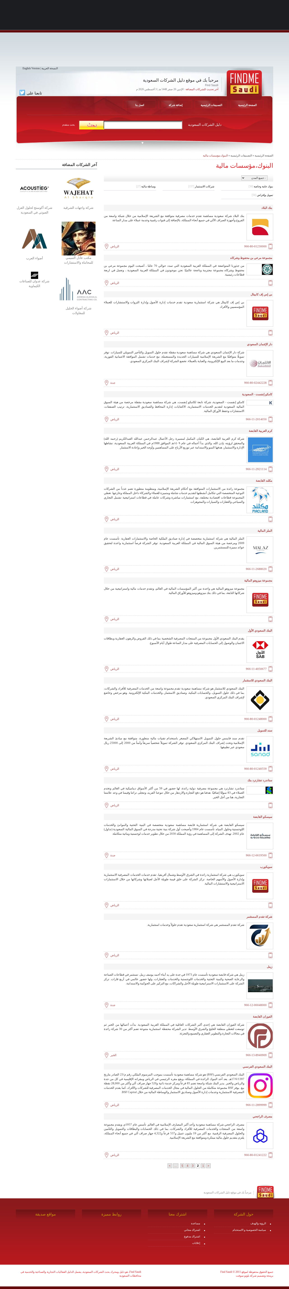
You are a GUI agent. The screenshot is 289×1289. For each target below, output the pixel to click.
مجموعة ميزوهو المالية (258, 580)
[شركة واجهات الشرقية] (78, 188)
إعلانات (196, 1243)
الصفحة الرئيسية (264, 155)
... (175, 1165)
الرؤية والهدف (258, 1223)
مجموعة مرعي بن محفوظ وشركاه (251, 258)
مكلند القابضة (264, 480)
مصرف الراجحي (262, 1116)
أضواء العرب (34, 258)
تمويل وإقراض (262, 195)
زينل (269, 966)
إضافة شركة (175, 105)
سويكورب (266, 867)
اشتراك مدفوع (192, 1236)
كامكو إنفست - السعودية (257, 394)
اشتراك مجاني (192, 1230)
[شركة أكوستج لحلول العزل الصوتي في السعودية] (34, 188)
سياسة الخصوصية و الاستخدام (249, 1230)
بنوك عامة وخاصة (261, 186)
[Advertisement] (144, 35)
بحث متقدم (68, 124)
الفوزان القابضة (262, 1016)
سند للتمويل (264, 730)
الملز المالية (265, 530)
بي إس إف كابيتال (261, 294)
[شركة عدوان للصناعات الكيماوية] (34, 275)
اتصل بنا (139, 105)
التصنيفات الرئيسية (211, 105)
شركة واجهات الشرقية (78, 207)
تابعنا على (34, 93)
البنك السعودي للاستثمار (257, 680)
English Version (31, 68)
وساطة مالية (146, 186)
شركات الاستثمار (201, 186)
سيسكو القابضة (262, 816)
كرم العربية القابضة (260, 430)
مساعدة (195, 1223)
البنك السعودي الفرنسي (257, 1066)
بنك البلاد (266, 207)
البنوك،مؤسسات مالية (215, 155)
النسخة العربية (50, 68)
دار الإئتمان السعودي (259, 344)
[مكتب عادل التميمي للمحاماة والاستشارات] (79, 238)
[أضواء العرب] (34, 238)
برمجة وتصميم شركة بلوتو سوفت (254, 1275)
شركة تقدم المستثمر (259, 916)
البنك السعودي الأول (260, 630)
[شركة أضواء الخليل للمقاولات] (78, 288)
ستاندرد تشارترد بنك (259, 780)
